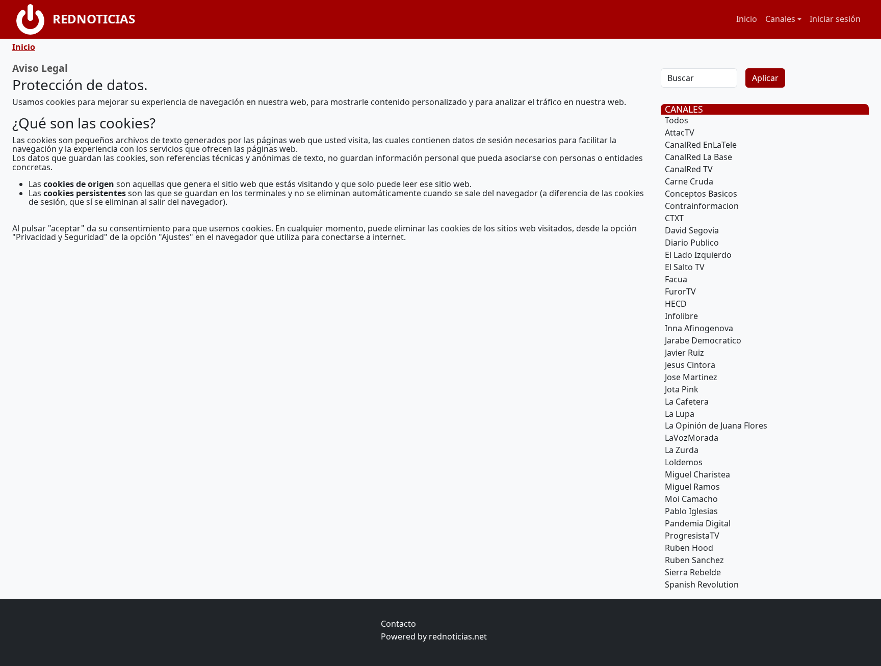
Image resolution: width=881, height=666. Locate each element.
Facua (676, 279)
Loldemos (684, 462)
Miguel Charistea (697, 474)
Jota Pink (681, 389)
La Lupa (679, 413)
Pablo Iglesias (691, 511)
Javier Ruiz (684, 352)
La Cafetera (687, 401)
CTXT (674, 218)
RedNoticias (94, 18)
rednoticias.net (458, 636)
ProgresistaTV (692, 535)
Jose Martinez (691, 377)
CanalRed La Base (698, 157)
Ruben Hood (689, 547)
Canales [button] (780, 18)
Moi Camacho (691, 498)
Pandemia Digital (698, 523)
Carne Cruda (689, 181)
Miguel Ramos (692, 486)
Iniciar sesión (835, 18)
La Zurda (681, 450)
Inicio (746, 18)
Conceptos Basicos (701, 193)
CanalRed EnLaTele (701, 144)
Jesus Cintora (690, 364)
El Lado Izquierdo (698, 254)
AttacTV (679, 132)
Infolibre (681, 316)
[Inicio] (34, 19)
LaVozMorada (691, 437)
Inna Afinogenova (699, 328)
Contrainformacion (702, 205)
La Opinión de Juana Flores (716, 425)
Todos (676, 120)
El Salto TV (685, 267)
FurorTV (680, 291)
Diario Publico (692, 242)
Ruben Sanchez (694, 560)
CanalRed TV (689, 169)
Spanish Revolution (702, 584)
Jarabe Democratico (703, 340)
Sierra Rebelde (693, 572)
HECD (676, 303)
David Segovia (692, 230)
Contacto (398, 623)
